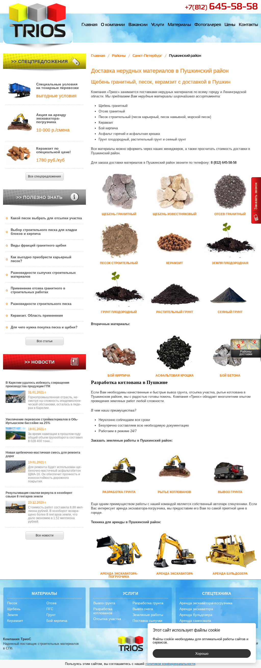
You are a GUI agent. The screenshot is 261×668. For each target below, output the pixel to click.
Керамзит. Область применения (37, 315)
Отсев (51, 603)
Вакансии (138, 25)
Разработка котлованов (102, 611)
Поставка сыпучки (147, 621)
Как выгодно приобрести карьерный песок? (41, 259)
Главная (89, 25)
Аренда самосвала (195, 621)
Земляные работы (148, 615)
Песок (12, 603)
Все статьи (45, 341)
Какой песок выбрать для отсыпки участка (46, 218)
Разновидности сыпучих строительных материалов (43, 274)
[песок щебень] (130, 644)
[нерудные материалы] (38, 26)
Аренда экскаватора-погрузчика (205, 603)
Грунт (51, 615)
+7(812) (221, 7)
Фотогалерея (207, 25)
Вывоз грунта (104, 603)
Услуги (157, 25)
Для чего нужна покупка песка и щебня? (44, 327)
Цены (230, 25)
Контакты (248, 25)
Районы (119, 55)
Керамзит (15, 621)
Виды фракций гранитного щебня (38, 245)
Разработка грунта (148, 603)
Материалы (179, 25)
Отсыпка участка (107, 619)
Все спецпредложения (44, 176)
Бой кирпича (56, 621)
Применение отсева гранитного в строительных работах (38, 290)
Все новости (45, 535)
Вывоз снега (143, 609)
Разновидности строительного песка (41, 304)
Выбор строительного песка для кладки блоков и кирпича (44, 232)
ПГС (49, 609)
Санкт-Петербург (147, 55)
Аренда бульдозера (195, 615)
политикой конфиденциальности (170, 664)
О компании (113, 25)
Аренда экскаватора (196, 609)
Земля (12, 615)
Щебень (13, 609)
